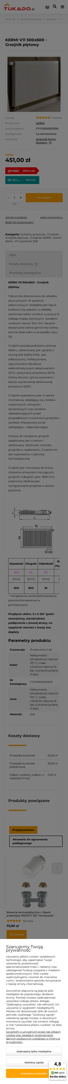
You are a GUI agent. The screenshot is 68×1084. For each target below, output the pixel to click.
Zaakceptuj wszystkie (34, 1073)
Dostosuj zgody (34, 1062)
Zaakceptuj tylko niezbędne (34, 1051)
